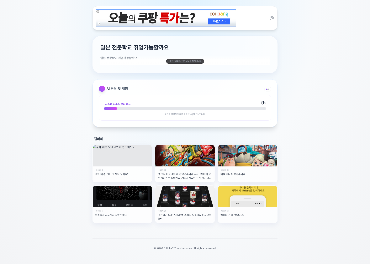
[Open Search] (146, 259)
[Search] (164, 259)
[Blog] (198, 259)
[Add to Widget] (224, 259)
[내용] (99, 23)
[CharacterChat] (206, 259)
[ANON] (181, 259)
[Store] (173, 259)
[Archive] (215, 259)
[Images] (189, 259)
